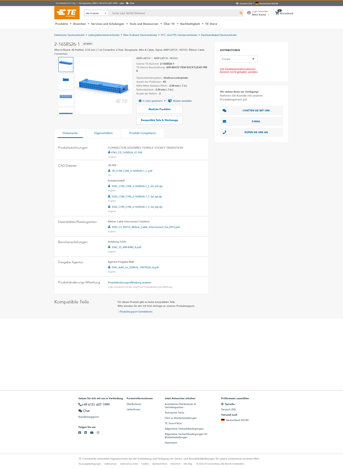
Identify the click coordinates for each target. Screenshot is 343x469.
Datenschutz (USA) (129, 463)
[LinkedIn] (87, 432)
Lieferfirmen (133, 409)
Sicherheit (175, 463)
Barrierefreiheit (159, 463)
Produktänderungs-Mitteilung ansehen (129, 282)
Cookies (145, 463)
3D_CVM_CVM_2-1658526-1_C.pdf (132, 170)
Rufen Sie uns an (256, 132)
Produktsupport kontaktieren (136, 311)
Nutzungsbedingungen (90, 463)
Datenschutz (111, 463)
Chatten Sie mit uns (256, 110)
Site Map (188, 463)
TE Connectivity (67, 12)
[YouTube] (93, 432)
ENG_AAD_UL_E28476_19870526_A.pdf (135, 267)
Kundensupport (88, 417)
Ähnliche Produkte (159, 109)
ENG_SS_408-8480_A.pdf (126, 247)
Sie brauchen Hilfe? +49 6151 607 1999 (98, 3)
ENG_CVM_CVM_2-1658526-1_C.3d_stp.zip (137, 206)
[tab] (70, 133)
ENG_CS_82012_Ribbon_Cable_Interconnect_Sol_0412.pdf (146, 227)
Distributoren (134, 404)
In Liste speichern (152, 100)
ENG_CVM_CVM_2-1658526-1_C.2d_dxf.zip (137, 186)
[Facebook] (81, 432)
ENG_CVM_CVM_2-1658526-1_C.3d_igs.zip (137, 196)
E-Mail (256, 121)
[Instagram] (100, 432)
